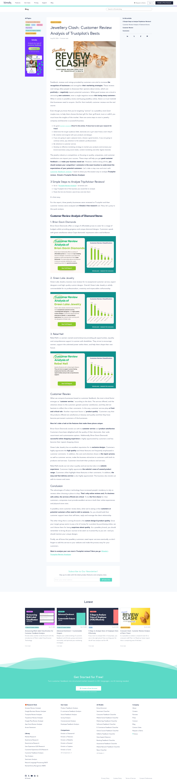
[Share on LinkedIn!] (127, 36)
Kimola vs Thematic (67, 737)
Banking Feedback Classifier (106, 740)
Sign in (151, 3)
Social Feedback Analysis (69, 714)
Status (136, 734)
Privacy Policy (105, 778)
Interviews (39, 25)
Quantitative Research (32, 743)
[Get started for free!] (34, 57)
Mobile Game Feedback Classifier (107, 718)
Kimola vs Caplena (67, 746)
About (134, 708)
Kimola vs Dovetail (66, 743)
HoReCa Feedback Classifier (106, 734)
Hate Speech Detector (104, 737)
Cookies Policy (117, 778)
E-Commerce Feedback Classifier (107, 727)
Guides (33, 25)
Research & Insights (31, 33)
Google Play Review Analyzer (34, 721)
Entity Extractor (102, 708)
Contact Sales (136, 727)
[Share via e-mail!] (147, 36)
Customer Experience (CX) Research (36, 749)
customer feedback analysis (61, 172)
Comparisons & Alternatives (33, 22)
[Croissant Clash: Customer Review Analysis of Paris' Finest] (135, 616)
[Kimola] (7, 3)
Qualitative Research (31, 740)
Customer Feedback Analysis (34, 753)
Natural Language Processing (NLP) (36, 762)
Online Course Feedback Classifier (108, 730)
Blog (27, 9)
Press (134, 718)
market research (65, 126)
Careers (135, 711)
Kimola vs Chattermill (67, 733)
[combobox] (129, 9)
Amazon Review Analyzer (33, 708)
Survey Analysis (66, 718)
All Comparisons (65, 753)
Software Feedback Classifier (106, 724)
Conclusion (126, 31)
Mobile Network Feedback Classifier (108, 747)
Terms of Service (131, 778)
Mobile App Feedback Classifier (107, 721)
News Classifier (102, 750)
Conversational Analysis (68, 721)
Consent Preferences (146, 778)
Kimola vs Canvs (66, 749)
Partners (135, 714)
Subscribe (107, 580)
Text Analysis (29, 756)
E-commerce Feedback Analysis (71, 711)
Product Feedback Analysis (69, 708)
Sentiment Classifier (103, 711)
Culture (28, 25)
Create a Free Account (164, 3)
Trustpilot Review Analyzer (33, 714)
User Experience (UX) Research (35, 746)
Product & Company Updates (33, 30)
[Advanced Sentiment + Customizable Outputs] (72, 616)
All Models (100, 753)
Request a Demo (137, 730)
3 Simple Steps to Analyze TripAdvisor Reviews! (137, 21)
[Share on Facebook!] (140, 36)
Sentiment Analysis (31, 759)
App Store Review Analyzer (33, 724)
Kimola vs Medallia (67, 740)
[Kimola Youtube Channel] (32, 776)
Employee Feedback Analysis (70, 724)
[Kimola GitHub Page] (26, 776)
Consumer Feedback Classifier (106, 714)
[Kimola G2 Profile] (37, 776)
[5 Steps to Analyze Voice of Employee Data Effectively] (103, 616)
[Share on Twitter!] (134, 36)
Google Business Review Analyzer (35, 711)
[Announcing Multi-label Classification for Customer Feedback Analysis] (40, 616)
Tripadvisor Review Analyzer (34, 718)
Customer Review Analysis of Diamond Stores (136, 24)
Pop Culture (29, 27)
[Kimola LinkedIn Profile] (34, 776)
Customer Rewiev (128, 27)
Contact (135, 721)
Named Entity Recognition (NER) (35, 766)
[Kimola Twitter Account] (29, 776)
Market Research (30, 737)
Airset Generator (30, 727)
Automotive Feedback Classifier (107, 743)
